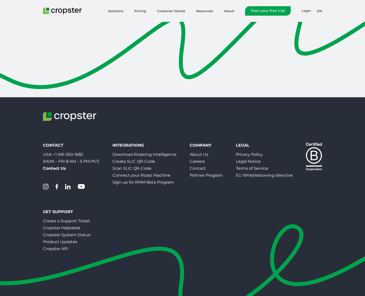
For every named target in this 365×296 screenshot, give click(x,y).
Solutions (115, 11)
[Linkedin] (68, 186)
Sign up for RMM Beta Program (143, 182)
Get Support (58, 211)
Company (201, 145)
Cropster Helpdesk (61, 228)
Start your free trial (268, 10)
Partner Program (206, 175)
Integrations (128, 145)
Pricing (140, 11)
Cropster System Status (66, 234)
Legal (243, 145)
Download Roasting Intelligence (144, 154)
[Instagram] (45, 186)
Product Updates (60, 241)
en (319, 11)
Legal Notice (248, 161)
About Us (199, 154)
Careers (197, 161)
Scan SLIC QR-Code (131, 168)
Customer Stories (171, 11)
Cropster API (55, 248)
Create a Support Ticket (66, 221)
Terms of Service (252, 168)
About (229, 11)
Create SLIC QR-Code (133, 161)
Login (306, 11)
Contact (198, 168)
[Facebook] (56, 186)
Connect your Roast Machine (141, 175)
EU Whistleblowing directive (264, 175)
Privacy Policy (249, 154)
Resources (204, 11)
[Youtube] (81, 186)
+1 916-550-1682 (68, 154)
